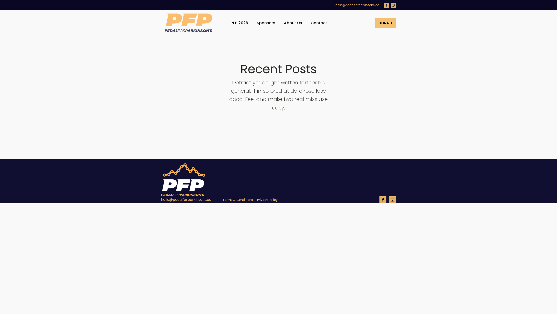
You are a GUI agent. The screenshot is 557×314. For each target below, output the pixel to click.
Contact (319, 23)
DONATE (386, 23)
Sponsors (266, 23)
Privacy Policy (267, 200)
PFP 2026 (239, 23)
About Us (293, 23)
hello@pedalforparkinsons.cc (357, 5)
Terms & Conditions (238, 200)
